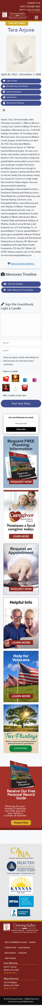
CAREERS (22, 953)
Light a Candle (11, 81)
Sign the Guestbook (13, 92)
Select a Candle (10, 371)
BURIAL (32, 942)
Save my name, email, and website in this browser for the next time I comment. (21, 361)
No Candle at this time (15, 395)
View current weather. (22, 263)
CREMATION (10, 948)
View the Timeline (15, 284)
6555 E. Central (10, 967)
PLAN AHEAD (24, 948)
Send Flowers (11, 97)
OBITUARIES (10, 958)
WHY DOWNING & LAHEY (16, 942)
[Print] (4, 110)
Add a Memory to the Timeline (17, 86)
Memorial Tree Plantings (15, 103)
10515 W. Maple (10, 983)
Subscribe (21, 429)
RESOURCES (10, 953)
